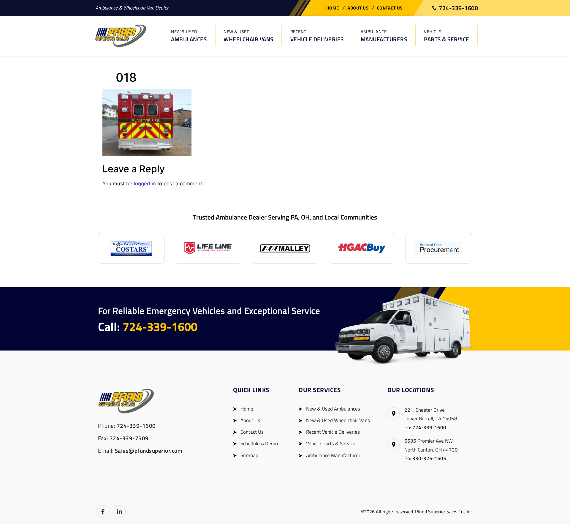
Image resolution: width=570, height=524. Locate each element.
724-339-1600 (160, 327)
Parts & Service (446, 35)
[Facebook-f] (103, 511)
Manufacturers (384, 35)
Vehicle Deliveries (317, 35)
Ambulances (189, 35)
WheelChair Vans (248, 35)
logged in (145, 184)
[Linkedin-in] (119, 511)
